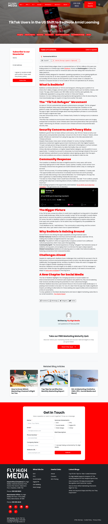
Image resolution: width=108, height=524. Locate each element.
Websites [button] (48, 5)
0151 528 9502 (76, 4)
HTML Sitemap (78, 520)
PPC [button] (27, 5)
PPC (34, 476)
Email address (17, 65)
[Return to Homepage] (18, 473)
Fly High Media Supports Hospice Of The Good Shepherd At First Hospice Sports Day (83, 477)
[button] (68, 50)
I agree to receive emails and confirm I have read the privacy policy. (23, 74)
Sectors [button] (57, 5)
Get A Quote (90, 4)
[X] (15, 507)
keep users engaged (52, 270)
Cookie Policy (88, 520)
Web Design (37, 487)
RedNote (67, 68)
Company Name (32, 442)
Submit (67, 452)
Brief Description (60, 432)
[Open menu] (99, 5)
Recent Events (49, 34)
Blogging (20, 34)
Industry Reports (30, 34)
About (53, 474)
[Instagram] (10, 511)
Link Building (37, 484)
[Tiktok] (15, 511)
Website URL (31, 450)
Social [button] (39, 5)
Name (15, 58)
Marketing (40, 34)
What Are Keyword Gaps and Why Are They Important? (83, 492)
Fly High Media (73, 320)
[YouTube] (27, 507)
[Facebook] (10, 507)
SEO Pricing (54, 479)
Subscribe (22, 80)
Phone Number (32, 435)
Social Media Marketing (62, 34)
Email (29, 428)
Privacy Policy (97, 520)
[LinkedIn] (21, 507)
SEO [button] (20, 5)
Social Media (37, 479)
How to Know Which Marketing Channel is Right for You (23, 391)
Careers (53, 476)
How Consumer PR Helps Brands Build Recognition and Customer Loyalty (81, 482)
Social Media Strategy (78, 34)
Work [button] (65, 5)
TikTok (89, 34)
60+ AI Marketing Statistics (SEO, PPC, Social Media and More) (83, 391)
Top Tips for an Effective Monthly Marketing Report (52, 390)
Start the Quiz (67, 347)
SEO (34, 474)
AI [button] (33, 5)
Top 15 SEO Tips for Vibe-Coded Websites (82, 474)
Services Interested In (62, 420)
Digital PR (36, 482)
